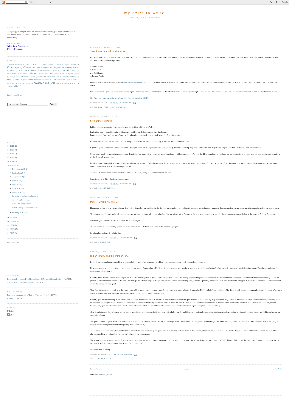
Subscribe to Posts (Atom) (17, 46)
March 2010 (17, 192)
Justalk (111, 188)
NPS (59, 77)
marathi (33, 77)
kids (77, 74)
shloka (47, 79)
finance (12, 70)
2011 (12, 161)
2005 (12, 233)
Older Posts (277, 368)
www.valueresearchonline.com (137, 82)
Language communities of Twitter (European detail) (28, 295)
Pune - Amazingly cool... (104, 201)
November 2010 (19, 169)
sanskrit (33, 79)
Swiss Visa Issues (24, 83)
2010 (12, 165)
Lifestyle (25, 77)
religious (24, 79)
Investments (104, 107)
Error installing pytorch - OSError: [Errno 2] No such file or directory (35, 279)
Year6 (9, 86)
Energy (55, 67)
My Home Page (13, 43)
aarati (27, 64)
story (74, 79)
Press (9, 79)
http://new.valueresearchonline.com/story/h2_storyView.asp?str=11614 (119, 97)
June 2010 (16, 180)
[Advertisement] (125, 29)
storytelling (10, 83)
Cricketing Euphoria (101, 121)
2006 (12, 229)
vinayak (66, 83)
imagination (11, 74)
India (100, 359)
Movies (41, 76)
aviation (50, 64)
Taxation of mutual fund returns (107, 51)
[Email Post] (134, 103)
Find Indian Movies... (16, 95)
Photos (74, 77)
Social (55, 79)
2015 (12, 149)
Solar (62, 79)
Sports (108, 359)
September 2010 (19, 172)
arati (43, 64)
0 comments (125, 103)
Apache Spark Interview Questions (21, 282)
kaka (71, 74)
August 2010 (17, 176)
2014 (12, 153)
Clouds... (10, 298)
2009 (12, 217)
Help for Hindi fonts (15, 49)
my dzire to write (144, 12)
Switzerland (41, 83)
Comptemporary (15, 67)
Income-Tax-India (22, 74)
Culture (37, 67)
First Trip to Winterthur (29, 70)
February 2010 (18, 212)
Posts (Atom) (106, 374)
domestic (47, 67)
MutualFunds (118, 107)
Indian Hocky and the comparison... (109, 256)
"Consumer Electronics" (15, 64)
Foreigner (46, 71)
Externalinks (65, 67)
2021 (12, 145)
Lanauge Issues (14, 77)
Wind (74, 83)
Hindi (63, 70)
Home (186, 368)
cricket (102, 188)
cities (101, 242)
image (74, 71)
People (66, 76)
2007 (12, 225)
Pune (107, 242)
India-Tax (44, 74)
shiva (41, 79)
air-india (35, 64)
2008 (12, 221)
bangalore (60, 64)
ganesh (55, 71)
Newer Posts (95, 368)
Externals (76, 67)
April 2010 (17, 188)
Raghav (11, 311)
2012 (12, 157)
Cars (67, 64)
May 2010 (16, 184)
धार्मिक (16, 86)
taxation (58, 83)
